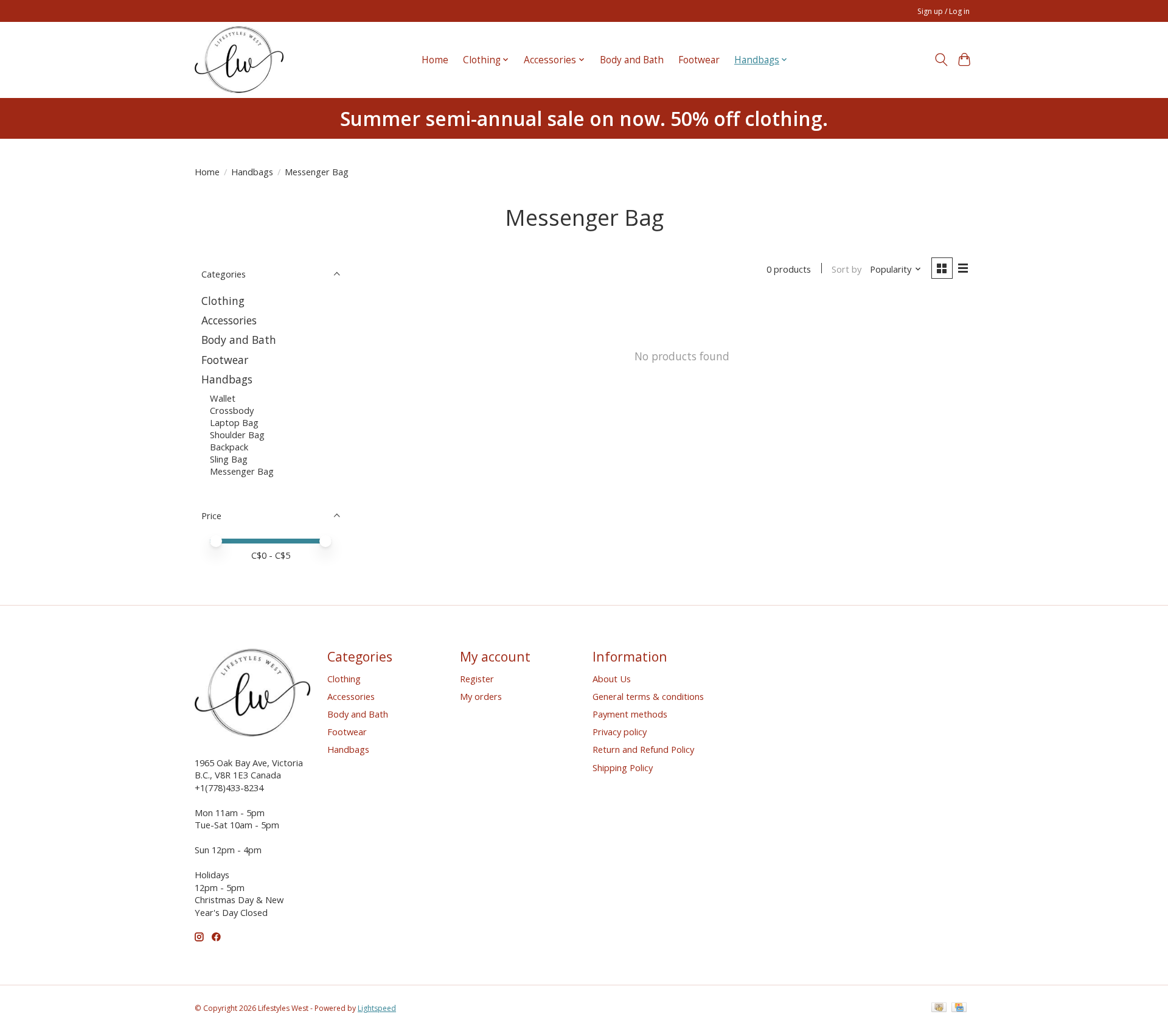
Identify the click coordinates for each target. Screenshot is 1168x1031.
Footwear (699, 60)
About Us (612, 679)
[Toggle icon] (941, 60)
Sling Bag (229, 459)
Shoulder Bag (237, 434)
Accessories (229, 320)
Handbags (252, 172)
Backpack (229, 447)
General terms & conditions (648, 696)
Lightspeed (377, 1008)
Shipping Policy (623, 767)
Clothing (223, 300)
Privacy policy (620, 731)
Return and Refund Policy (643, 749)
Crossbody (232, 410)
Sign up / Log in (943, 11)
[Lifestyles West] (239, 59)
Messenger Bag (242, 471)
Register (477, 679)
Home (435, 60)
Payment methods (630, 714)
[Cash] (939, 1008)
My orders (481, 696)
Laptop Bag (234, 422)
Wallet (222, 398)
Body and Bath (632, 60)
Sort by (846, 269)
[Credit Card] (959, 1008)
